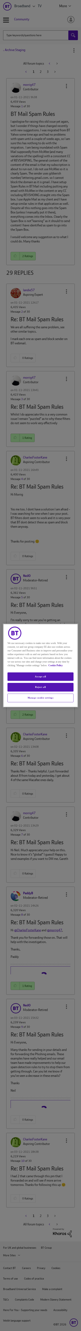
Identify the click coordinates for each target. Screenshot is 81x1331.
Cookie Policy (55, 665)
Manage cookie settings (41, 697)
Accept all (40, 676)
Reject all (40, 687)
